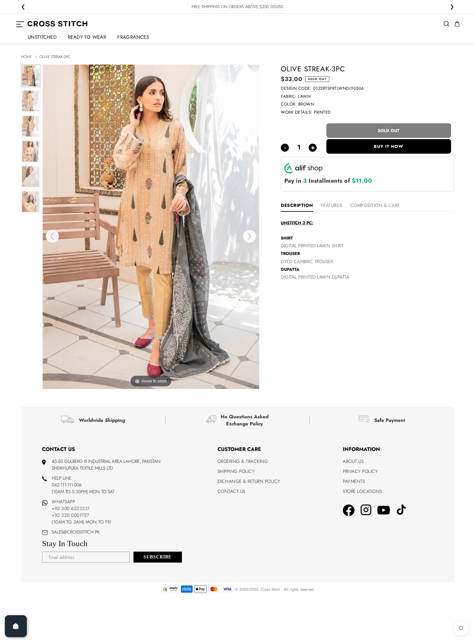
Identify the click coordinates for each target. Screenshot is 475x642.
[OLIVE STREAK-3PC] (30, 76)
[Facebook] (348, 511)
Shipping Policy (236, 471)
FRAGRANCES (133, 37)
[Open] (16, 626)
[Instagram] (366, 510)
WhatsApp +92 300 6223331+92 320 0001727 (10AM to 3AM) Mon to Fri (81, 511)
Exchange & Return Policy (248, 481)
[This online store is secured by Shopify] (170, 592)
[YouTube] (383, 510)
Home (26, 57)
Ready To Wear (87, 37)
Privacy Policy (360, 471)
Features (332, 205)
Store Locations (362, 491)
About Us (353, 461)
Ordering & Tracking (242, 461)
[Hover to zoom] (151, 226)
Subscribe (157, 557)
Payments (354, 481)
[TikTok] (401, 510)
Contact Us (231, 491)
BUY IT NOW (388, 146)
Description (297, 205)
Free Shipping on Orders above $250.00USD (237, 7)
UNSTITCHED (42, 37)
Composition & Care (375, 205)
